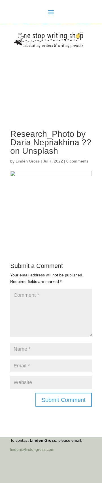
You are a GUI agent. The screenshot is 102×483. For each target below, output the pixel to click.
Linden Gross (28, 161)
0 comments (77, 161)
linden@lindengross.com (32, 449)
